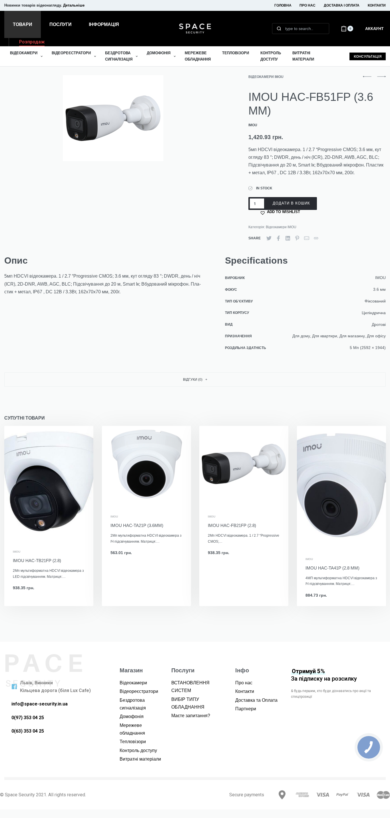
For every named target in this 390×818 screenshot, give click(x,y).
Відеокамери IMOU (266, 77)
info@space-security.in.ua (39, 704)
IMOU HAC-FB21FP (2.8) (232, 525)
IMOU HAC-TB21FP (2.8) (37, 560)
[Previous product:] (367, 79)
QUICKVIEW (70, 530)
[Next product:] (381, 79)
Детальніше (74, 5)
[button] (32, 43)
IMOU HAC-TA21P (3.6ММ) (136, 525)
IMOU (16, 552)
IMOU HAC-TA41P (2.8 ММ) (332, 568)
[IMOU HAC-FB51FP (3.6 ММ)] (269, 238)
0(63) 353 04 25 (27, 731)
